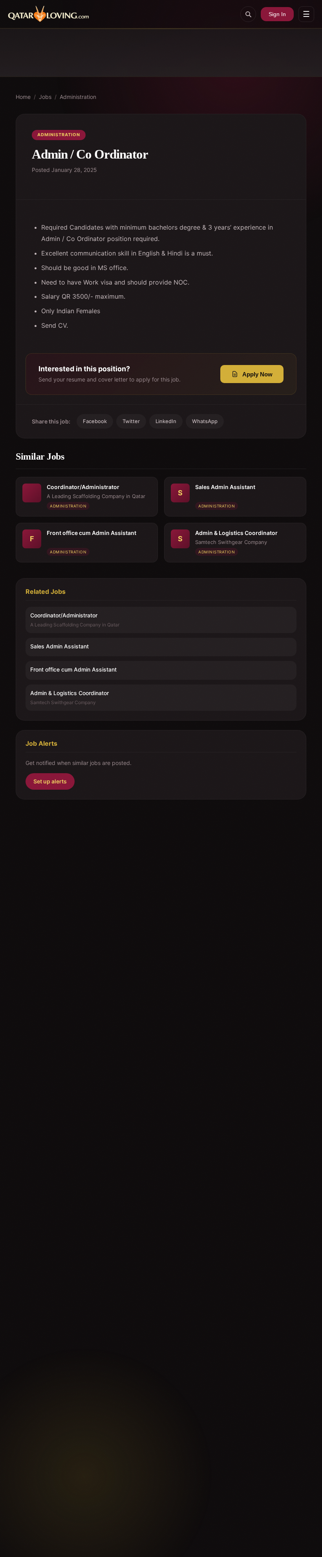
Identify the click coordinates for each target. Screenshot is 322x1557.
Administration (78, 96)
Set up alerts (50, 781)
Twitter (131, 421)
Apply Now (257, 374)
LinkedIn (166, 421)
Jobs (45, 96)
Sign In (277, 14)
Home (23, 96)
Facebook (95, 421)
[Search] (248, 14)
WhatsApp (205, 421)
